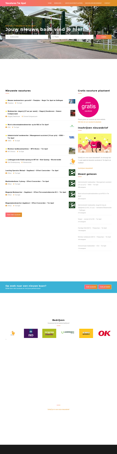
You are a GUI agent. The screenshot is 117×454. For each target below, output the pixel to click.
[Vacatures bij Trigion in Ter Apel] (105, 333)
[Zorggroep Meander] (31, 333)
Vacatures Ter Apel (15, 3)
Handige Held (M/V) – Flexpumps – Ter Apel (92, 228)
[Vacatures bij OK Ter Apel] (86, 333)
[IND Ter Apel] (12, 333)
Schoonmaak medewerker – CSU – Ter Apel (92, 246)
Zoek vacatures (91, 287)
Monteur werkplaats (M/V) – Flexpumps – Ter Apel (94, 237)
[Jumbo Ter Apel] (68, 333)
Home (50, 3)
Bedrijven (57, 3)
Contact (107, 3)
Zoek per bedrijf (105, 287)
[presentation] (5, 339)
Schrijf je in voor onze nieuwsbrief (58, 409)
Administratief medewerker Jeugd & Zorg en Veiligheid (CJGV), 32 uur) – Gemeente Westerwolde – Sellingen (94, 207)
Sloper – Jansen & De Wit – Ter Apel (89, 219)
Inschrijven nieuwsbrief (93, 3)
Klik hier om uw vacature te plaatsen (89, 122)
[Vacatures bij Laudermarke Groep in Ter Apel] (49, 333)
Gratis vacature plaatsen (73, 3)
